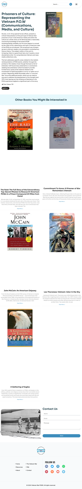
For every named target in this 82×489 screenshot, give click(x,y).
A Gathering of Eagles (20, 387)
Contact (29, 470)
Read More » (20, 208)
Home (18, 464)
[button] (76, 4)
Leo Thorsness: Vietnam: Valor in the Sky (62, 292)
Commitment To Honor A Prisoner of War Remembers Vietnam (62, 189)
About (18, 470)
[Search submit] (70, 4)
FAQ (28, 467)
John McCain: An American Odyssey (20, 290)
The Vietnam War (32, 464)
